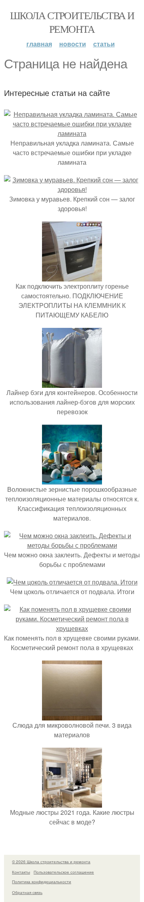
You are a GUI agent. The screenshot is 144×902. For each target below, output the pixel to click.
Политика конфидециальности (41, 881)
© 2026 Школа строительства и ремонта (51, 861)
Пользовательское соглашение (64, 872)
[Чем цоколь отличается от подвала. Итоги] (72, 582)
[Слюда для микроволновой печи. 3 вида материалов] (72, 715)
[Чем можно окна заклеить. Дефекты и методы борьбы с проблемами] (72, 545)
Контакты (21, 872)
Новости (72, 43)
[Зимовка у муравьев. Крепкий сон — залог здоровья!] (72, 189)
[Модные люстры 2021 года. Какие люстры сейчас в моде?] (72, 802)
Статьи (104, 43)
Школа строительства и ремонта (72, 22)
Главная (39, 43)
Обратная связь (27, 892)
